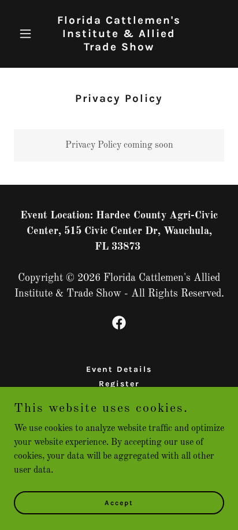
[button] (30, 33)
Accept (119, 502)
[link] (119, 48)
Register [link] (119, 384)
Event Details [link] (119, 369)
